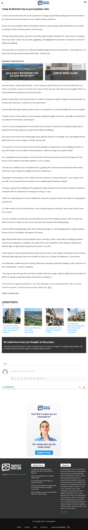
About (19, 527)
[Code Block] (34, 378)
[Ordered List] (25, 378)
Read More (64, 512)
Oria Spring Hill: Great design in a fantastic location (42, 481)
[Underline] (18, 378)
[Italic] (15, 378)
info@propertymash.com (18, 474)
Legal (35, 527)
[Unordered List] (28, 378)
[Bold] (12, 378)
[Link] (38, 378)
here (49, 287)
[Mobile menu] (85, 3)
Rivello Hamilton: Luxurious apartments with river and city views (44, 493)
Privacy (27, 527)
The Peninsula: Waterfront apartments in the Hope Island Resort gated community (43, 487)
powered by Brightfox (59, 527)
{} (41, 378)
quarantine (37, 40)
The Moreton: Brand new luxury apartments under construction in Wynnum (42, 471)
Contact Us (44, 527)
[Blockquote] (31, 378)
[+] (44, 378)
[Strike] (22, 378)
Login (4, 363)
